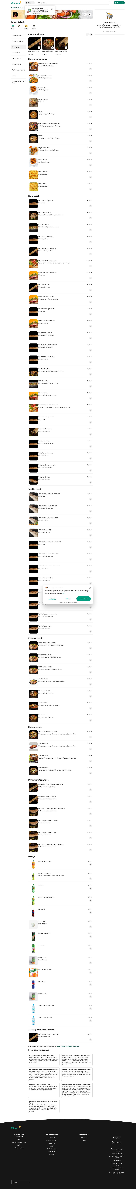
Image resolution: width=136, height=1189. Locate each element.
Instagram (84, 1137)
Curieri (19, 1145)
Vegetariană (76, 1046)
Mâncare (19, 7)
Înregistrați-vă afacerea (19, 1142)
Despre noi (52, 1137)
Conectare (52, 1154)
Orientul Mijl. (64, 1046)
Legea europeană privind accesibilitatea (116, 1173)
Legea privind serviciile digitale (116, 1168)
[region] (60, 46)
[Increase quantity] (39, 47)
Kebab (58, 1046)
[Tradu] (89, 14)
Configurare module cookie (117, 1164)
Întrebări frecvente (51, 1140)
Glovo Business (19, 1148)
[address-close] (51, 9)
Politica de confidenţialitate (117, 1152)
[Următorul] (91, 34)
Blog (51, 1146)
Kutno (13, 7)
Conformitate (117, 1160)
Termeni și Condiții (116, 1149)
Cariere (19, 1139)
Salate (70, 1046)
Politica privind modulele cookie (116, 1157)
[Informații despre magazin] (85, 14)
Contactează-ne (52, 1149)
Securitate (52, 1151)
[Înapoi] (87, 34)
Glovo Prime (51, 1143)
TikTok (84, 1140)
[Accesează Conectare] (16, 2)
